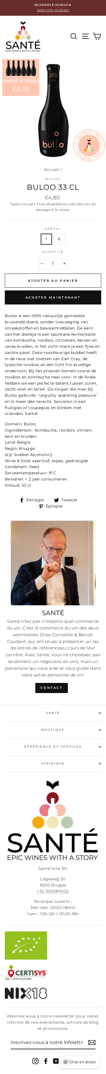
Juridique (53, 763)
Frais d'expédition (52, 204)
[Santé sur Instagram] (35, 1061)
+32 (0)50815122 (53, 891)
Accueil (51, 169)
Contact (51, 688)
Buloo (53, 179)
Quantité (53, 252)
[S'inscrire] (92, 1042)
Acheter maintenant (53, 297)
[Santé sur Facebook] (46, 1061)
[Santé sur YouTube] (56, 1061)
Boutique (53, 730)
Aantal (53, 229)
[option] (53, 8)
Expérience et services (53, 746)
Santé (53, 713)
